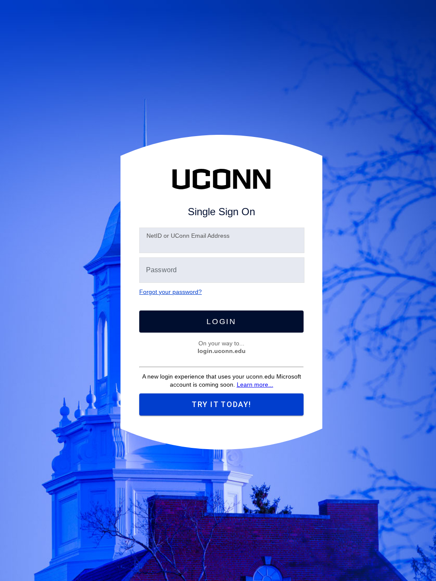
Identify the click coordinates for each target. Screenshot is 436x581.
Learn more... (255, 384)
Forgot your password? (170, 291)
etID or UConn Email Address (187, 235)
